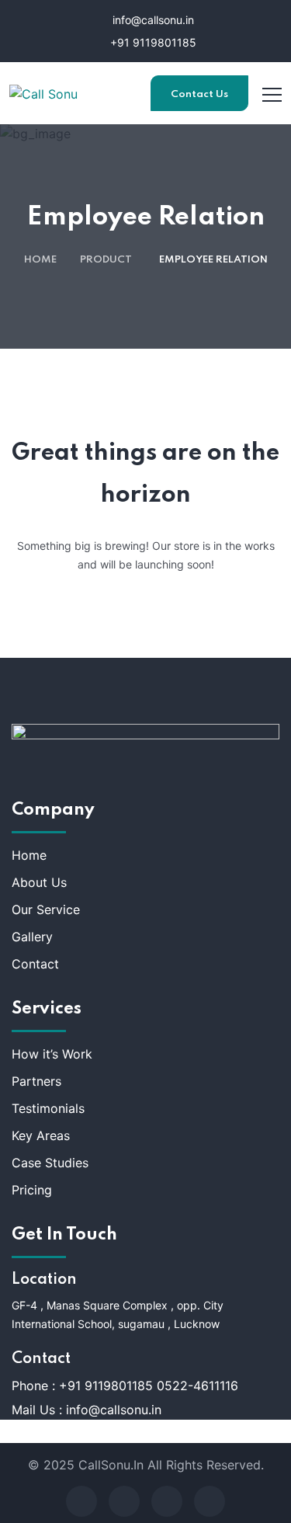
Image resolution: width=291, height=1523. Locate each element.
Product (106, 260)
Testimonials (48, 1108)
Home (40, 260)
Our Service (46, 909)
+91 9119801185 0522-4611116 (148, 1385)
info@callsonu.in (151, 19)
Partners (36, 1081)
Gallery (32, 936)
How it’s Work (52, 1054)
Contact (35, 964)
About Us (39, 882)
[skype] (166, 1501)
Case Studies (50, 1162)
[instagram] (209, 1501)
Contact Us (199, 94)
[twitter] (124, 1501)
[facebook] (81, 1501)
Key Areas (41, 1135)
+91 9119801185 (151, 42)
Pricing (32, 1190)
